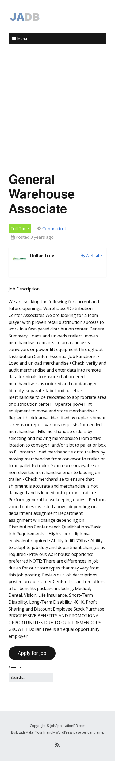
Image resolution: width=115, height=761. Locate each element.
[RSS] (57, 745)
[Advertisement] (57, 110)
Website (94, 255)
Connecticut (54, 229)
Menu (22, 38)
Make (30, 732)
